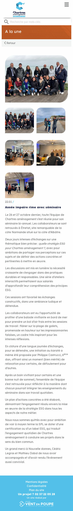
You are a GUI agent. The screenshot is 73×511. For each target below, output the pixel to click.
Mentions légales (36, 482)
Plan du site (36, 490)
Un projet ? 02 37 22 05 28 (36, 494)
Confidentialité (36, 486)
